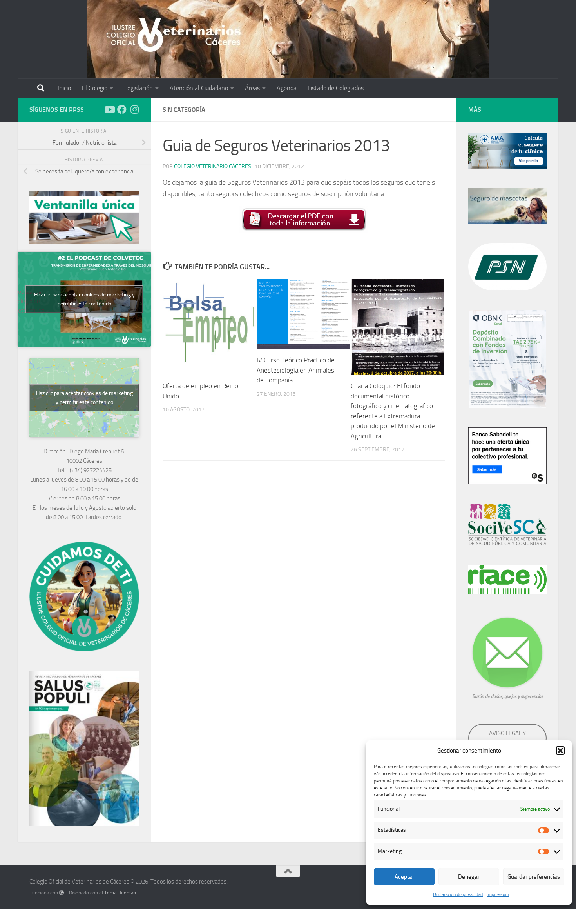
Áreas (252, 88)
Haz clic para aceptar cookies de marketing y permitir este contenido (84, 299)
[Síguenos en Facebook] (122, 109)
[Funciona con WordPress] (61, 892)
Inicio (64, 88)
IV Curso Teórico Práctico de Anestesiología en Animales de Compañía (296, 370)
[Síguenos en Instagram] (134, 109)
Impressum (498, 894)
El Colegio (94, 88)
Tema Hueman (120, 893)
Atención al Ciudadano (199, 88)
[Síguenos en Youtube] (109, 109)
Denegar (469, 876)
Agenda (287, 88)
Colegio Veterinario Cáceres (212, 166)
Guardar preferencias (533, 876)
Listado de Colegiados (336, 88)
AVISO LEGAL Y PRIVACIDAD (507, 738)
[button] (560, 750)
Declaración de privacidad (458, 894)
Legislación (138, 88)
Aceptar (404, 876)
